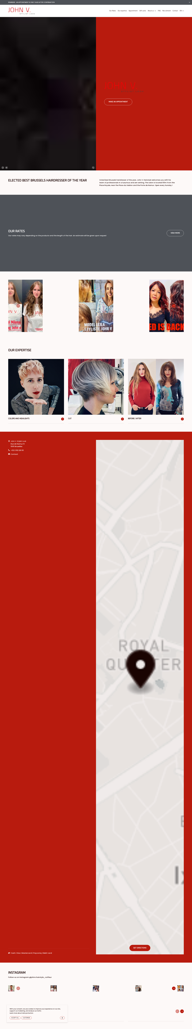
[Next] (174, 306)
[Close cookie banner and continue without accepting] (62, 1017)
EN (181, 11)
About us (151, 11)
